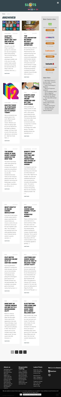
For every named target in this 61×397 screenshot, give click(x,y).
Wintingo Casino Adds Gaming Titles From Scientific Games (30, 211)
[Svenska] (34, 9)
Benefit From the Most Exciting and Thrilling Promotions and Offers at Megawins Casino (29, 158)
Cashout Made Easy (49, 107)
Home (3, 13)
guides (7, 380)
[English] (29, 9)
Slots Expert (6, 369)
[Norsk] (37, 9)
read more (7, 73)
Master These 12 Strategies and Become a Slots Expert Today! (10, 109)
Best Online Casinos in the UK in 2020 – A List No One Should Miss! (49, 82)
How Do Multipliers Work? (51, 91)
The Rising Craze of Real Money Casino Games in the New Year (10, 155)
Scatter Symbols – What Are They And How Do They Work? (11, 40)
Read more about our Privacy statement (32, 394)
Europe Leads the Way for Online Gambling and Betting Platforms (29, 99)
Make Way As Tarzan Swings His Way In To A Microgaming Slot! (11, 307)
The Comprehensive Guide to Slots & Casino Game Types (48, 102)
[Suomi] (32, 9)
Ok (21, 394)
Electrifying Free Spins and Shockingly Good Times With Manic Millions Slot (30, 308)
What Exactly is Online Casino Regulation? (10, 210)
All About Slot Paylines (50, 105)
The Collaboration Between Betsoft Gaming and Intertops (30, 40)
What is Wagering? (49, 93)
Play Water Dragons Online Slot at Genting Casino (11, 260)
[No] (59, 393)
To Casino (50, 30)
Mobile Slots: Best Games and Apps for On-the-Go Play (37, 371)
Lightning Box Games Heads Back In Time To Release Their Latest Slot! (30, 261)
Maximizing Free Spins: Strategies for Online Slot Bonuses (37, 377)
